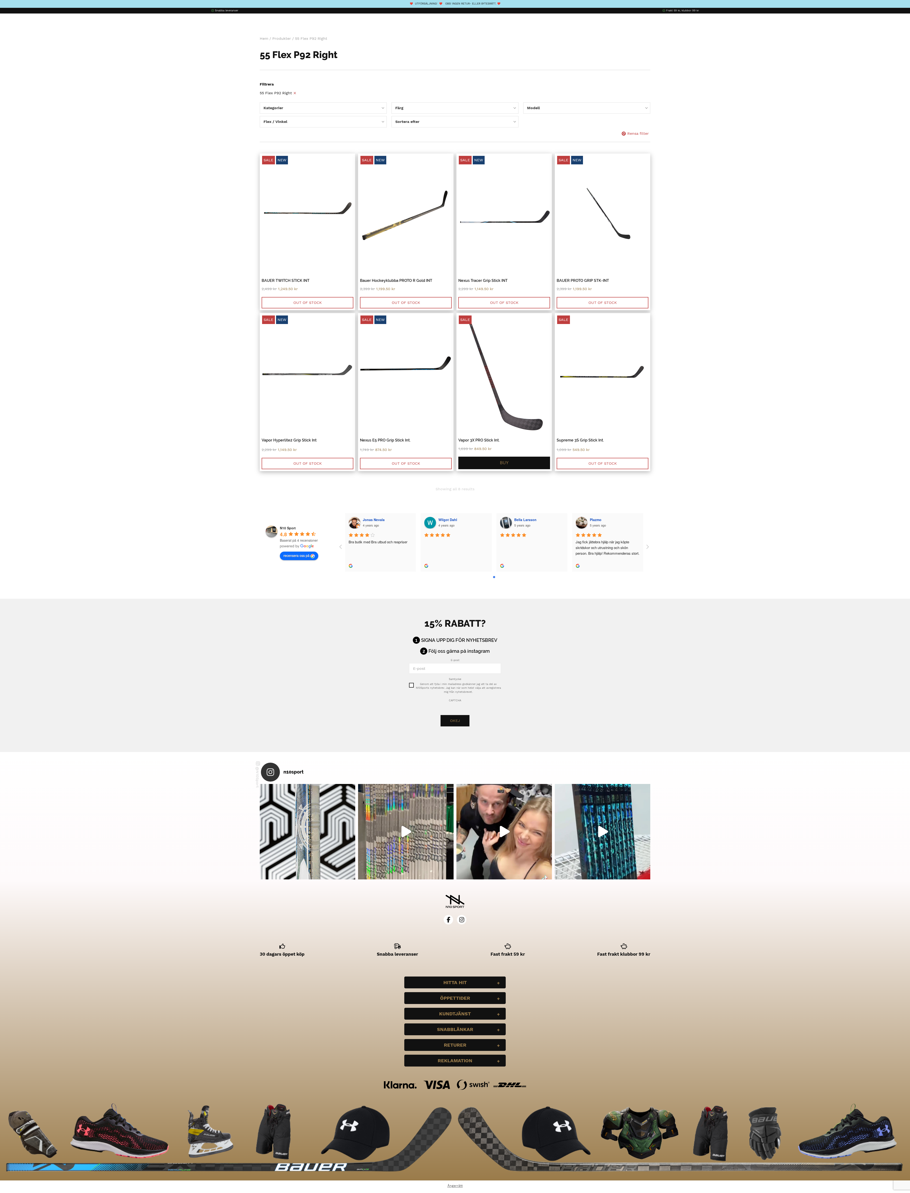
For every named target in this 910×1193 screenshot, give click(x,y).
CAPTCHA (455, 700)
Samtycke (455, 679)
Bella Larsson (525, 519)
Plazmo (595, 519)
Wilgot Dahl (447, 519)
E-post (455, 660)
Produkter (281, 38)
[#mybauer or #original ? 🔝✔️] (602, 831)
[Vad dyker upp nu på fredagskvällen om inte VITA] (406, 831)
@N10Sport (257, 777)
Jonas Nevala (374, 519)
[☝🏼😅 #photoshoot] (504, 831)
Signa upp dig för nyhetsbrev (459, 640)
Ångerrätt (455, 1186)
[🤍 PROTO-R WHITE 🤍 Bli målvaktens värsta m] (307, 831)
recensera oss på (296, 555)
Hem (264, 38)
